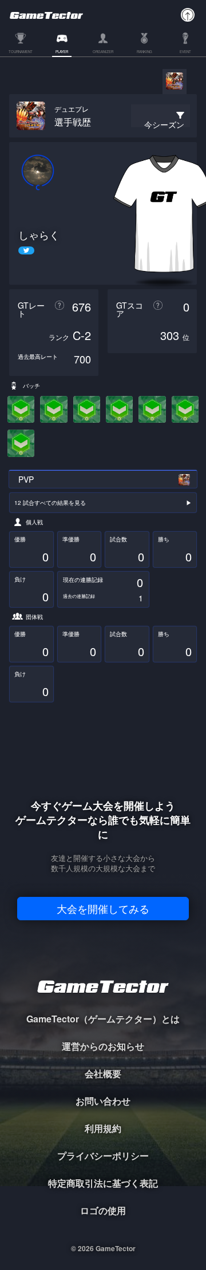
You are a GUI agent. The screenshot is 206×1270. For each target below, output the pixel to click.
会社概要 (103, 1073)
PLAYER (62, 52)
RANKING (144, 52)
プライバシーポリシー (103, 1155)
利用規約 (103, 1128)
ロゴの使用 (103, 1210)
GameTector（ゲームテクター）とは (103, 1018)
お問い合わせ (103, 1100)
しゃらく (39, 235)
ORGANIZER (103, 52)
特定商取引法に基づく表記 (103, 1183)
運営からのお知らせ (103, 1046)
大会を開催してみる (103, 908)
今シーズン (164, 124)
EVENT (185, 52)
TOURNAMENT (21, 52)
